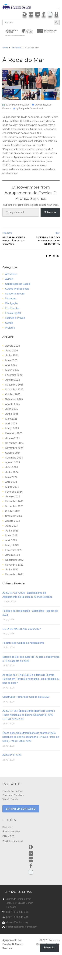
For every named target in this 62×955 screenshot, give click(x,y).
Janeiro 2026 (12, 379)
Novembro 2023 (14, 506)
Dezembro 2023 (14, 501)
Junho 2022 (11, 569)
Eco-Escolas (12, 308)
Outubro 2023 (13, 511)
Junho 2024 (11, 472)
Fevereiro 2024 (13, 491)
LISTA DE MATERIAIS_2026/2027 (21, 628)
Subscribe (50, 212)
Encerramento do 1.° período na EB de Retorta (47, 240)
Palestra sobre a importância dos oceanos (14, 240)
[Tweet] (50, 255)
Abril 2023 (11, 540)
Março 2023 (12, 545)
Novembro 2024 (14, 447)
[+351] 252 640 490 (17, 912)
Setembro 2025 (14, 399)
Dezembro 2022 (14, 559)
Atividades (40, 104)
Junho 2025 (11, 413)
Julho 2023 (11, 525)
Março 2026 (12, 370)
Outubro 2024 (13, 452)
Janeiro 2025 (12, 438)
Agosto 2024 (12, 462)
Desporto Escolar (15, 293)
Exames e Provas (15, 317)
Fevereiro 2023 (13, 550)
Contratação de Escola (17, 283)
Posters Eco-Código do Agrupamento (23, 642)
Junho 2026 (11, 355)
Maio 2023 (11, 535)
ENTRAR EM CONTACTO (21, 808)
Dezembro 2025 (14, 384)
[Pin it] (54, 255)
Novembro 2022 (14, 564)
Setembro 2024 (14, 457)
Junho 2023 (11, 530)
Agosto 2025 (12, 404)
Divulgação (11, 303)
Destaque (10, 298)
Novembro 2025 (14, 389)
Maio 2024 (11, 477)
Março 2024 (12, 486)
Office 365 (8, 836)
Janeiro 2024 (12, 496)
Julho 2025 (11, 408)
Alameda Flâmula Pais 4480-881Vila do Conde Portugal (19, 903)
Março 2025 (12, 428)
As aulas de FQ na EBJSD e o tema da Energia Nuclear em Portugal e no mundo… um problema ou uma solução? (30, 678)
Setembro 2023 (14, 516)
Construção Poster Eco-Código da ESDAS (25, 696)
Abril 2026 (11, 365)
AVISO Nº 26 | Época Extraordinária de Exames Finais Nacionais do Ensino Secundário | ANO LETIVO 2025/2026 (28, 714)
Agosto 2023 (12, 520)
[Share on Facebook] (46, 255)
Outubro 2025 (13, 394)
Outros (9, 322)
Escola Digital (13, 313)
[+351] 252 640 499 (17, 917)
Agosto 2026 (12, 345)
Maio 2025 (11, 418)
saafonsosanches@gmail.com (21, 926)
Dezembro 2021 (14, 574)
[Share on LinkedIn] (58, 255)
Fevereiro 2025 (13, 433)
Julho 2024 (11, 467)
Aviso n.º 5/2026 (11, 754)
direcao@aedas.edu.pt (17, 922)
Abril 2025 (11, 423)
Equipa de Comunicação (31, 108)
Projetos (10, 327)
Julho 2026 (11, 350)
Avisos (9, 279)
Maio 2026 (11, 360)
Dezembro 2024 (14, 443)
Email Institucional (12, 841)
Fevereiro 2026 (13, 374)
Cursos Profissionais (17, 288)
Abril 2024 (11, 481)
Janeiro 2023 (12, 554)
